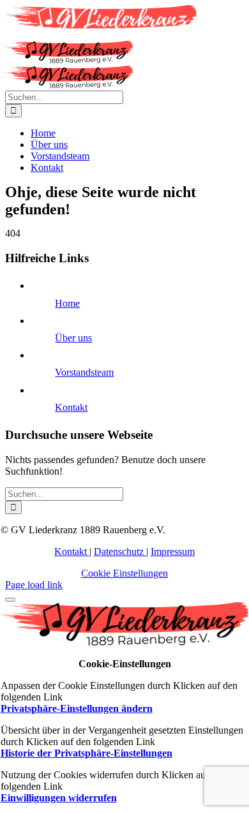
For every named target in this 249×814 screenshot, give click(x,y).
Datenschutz (120, 551)
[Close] (10, 600)
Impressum (173, 551)
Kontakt (71, 407)
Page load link (34, 584)
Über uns (73, 337)
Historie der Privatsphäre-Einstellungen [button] (86, 753)
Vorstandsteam (84, 372)
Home (67, 303)
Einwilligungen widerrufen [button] (59, 797)
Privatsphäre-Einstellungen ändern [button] (77, 708)
